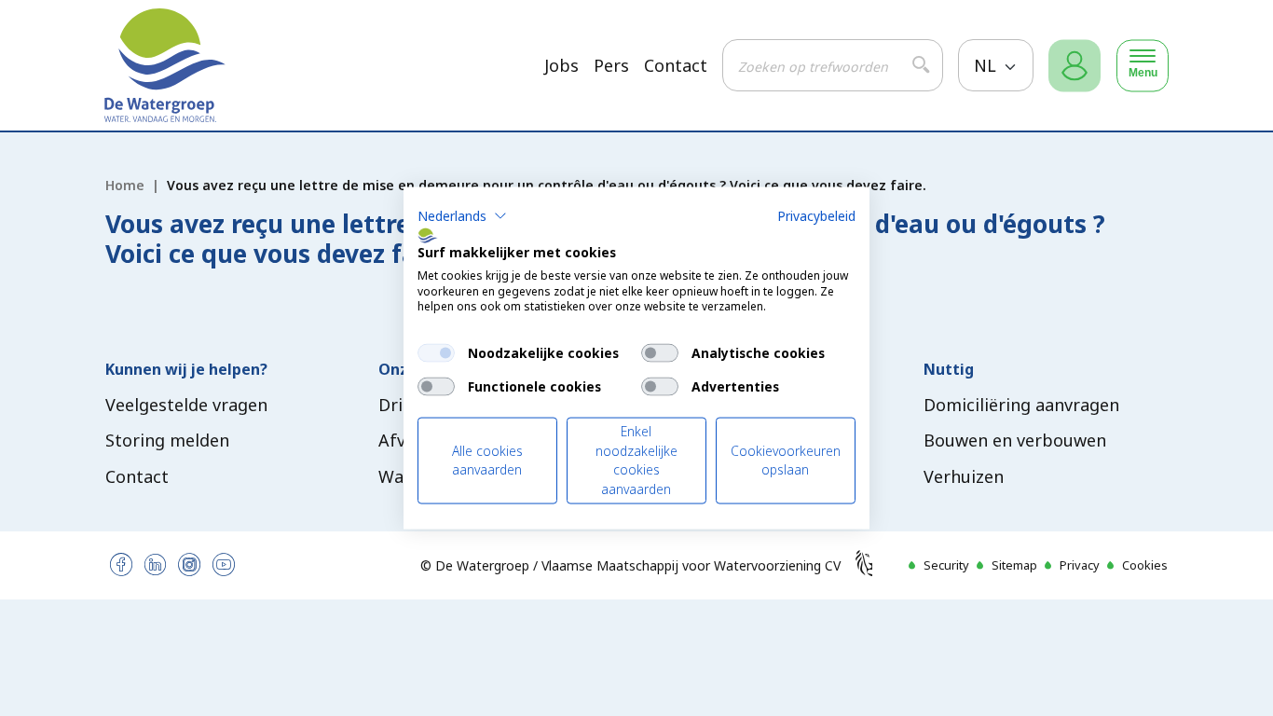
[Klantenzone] (1074, 65)
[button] (462, 216)
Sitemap (1014, 565)
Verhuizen (964, 476)
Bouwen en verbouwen (1015, 440)
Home (124, 185)
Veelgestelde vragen (186, 404)
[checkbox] (436, 353)
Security (946, 565)
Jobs (561, 65)
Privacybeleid (816, 216)
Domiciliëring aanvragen (1021, 404)
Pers (611, 65)
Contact (675, 65)
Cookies (1145, 565)
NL (987, 65)
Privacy (1080, 565)
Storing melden (167, 440)
